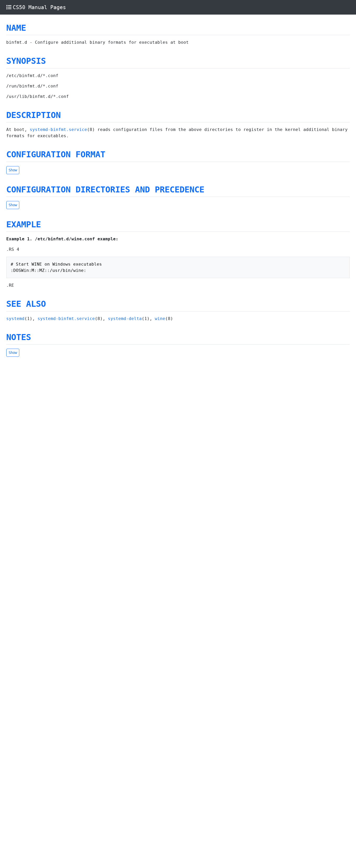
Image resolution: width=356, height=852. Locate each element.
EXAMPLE (23, 224)
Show (13, 170)
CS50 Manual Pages (39, 7)
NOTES (18, 337)
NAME (16, 28)
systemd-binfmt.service (58, 129)
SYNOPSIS (26, 61)
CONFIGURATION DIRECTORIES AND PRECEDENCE (105, 190)
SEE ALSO (26, 304)
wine (160, 318)
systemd (15, 318)
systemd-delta (125, 318)
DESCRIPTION (33, 115)
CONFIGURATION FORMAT (55, 154)
